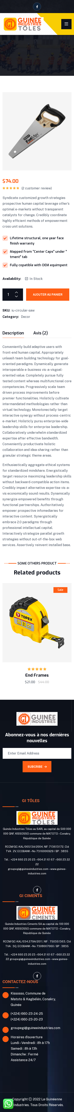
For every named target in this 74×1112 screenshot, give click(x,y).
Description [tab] (13, 333)
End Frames (37, 675)
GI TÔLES (30, 800)
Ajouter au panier (47, 294)
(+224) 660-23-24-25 (27, 1014)
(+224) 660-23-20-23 (27, 1019)
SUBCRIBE (35, 766)
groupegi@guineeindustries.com (35, 1028)
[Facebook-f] (37, 890)
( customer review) (37, 188)
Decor (25, 317)
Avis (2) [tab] (40, 333)
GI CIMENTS (30, 895)
